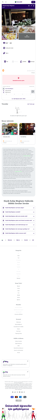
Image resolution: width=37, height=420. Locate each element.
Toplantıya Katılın (18, 333)
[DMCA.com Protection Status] (18, 400)
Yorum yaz (31, 104)
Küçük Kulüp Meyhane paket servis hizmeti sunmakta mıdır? (18, 220)
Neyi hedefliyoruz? (18, 324)
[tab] (18, 99)
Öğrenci (18, 286)
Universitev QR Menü (18, 314)
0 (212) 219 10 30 (18, 171)
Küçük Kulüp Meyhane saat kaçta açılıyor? (14, 207)
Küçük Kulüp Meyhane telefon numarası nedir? (15, 233)
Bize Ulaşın (19, 331)
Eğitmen (18, 299)
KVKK (19, 345)
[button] (34, 134)
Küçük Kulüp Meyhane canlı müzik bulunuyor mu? (16, 224)
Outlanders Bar (6, 136)
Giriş (33, 2)
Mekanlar (18, 278)
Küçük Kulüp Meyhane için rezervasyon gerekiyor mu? (17, 229)
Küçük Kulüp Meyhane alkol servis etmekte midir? (16, 216)
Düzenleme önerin (31, 86)
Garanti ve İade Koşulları (18, 350)
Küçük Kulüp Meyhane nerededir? (12, 212)
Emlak (18, 288)
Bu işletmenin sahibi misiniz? (6, 86)
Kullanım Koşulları (18, 341)
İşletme (18, 297)
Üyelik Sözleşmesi (18, 343)
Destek (18, 352)
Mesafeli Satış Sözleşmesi (18, 348)
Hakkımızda (18, 322)
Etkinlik (18, 295)
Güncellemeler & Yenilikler (18, 326)
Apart (18, 255)
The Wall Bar (23, 136)
